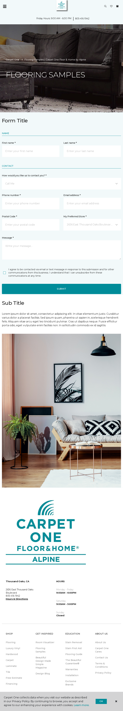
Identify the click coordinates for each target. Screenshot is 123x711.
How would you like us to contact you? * (24, 175)
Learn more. (81, 705)
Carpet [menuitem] (10, 660)
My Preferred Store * (74, 216)
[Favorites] (111, 6)
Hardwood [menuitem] (12, 654)
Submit (61, 288)
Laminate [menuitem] (11, 666)
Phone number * (11, 195)
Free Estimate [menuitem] (14, 677)
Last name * (70, 143)
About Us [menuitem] (100, 642)
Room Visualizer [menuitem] (45, 642)
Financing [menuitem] (11, 683)
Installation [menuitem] (71, 675)
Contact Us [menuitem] (101, 657)
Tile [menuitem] (8, 672)
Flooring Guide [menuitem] (73, 654)
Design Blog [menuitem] (43, 673)
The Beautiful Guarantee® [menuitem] (73, 662)
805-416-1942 (82, 18)
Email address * (72, 195)
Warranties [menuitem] (71, 669)
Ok (101, 701)
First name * (9, 143)
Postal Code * (9, 216)
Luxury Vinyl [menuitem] (13, 648)
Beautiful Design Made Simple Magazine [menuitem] (43, 662)
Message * (7, 238)
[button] (105, 6)
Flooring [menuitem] (10, 642)
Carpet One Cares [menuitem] (102, 650)
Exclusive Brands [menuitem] (70, 683)
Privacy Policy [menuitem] (103, 672)
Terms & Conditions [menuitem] (101, 665)
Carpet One (12, 59)
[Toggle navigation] (5, 6)
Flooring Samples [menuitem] (40, 650)
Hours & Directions (17, 599)
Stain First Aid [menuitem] (73, 648)
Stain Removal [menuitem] (73, 642)
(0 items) (117, 6)
